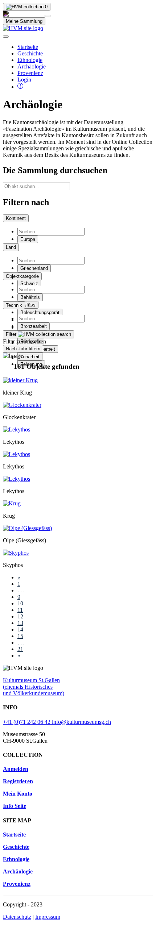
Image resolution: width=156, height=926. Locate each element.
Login (24, 79)
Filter (12, 334)
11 (20, 610)
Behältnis (30, 297)
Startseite (27, 47)
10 (20, 603)
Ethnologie (29, 60)
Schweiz (29, 283)
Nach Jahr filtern (23, 348)
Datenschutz (17, 917)
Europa (27, 239)
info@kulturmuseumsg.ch (81, 722)
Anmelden (15, 769)
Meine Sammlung (24, 21)
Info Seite (14, 806)
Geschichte (30, 53)
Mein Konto (17, 794)
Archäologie (31, 66)
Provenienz (30, 73)
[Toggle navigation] (6, 37)
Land (11, 247)
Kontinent (16, 218)
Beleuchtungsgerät (39, 312)
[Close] (47, 16)
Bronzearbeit (33, 326)
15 (20, 636)
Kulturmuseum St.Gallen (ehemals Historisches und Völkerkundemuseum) (33, 686)
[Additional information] (20, 87)
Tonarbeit (30, 356)
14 (20, 629)
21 (20, 649)
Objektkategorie (22, 276)
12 (20, 616)
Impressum (47, 917)
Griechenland (34, 268)
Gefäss (28, 305)
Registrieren (18, 781)
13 (20, 623)
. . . (21, 590)
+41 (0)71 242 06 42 (27, 722)
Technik (14, 305)
